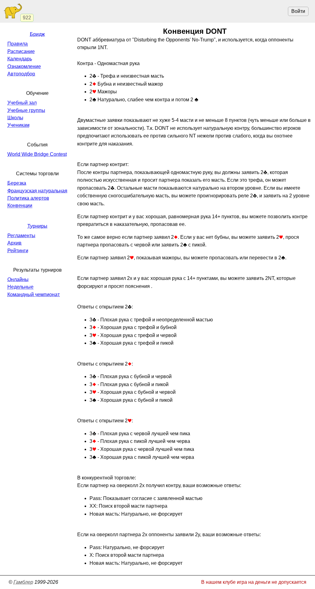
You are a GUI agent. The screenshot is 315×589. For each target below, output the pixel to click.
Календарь (19, 58)
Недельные (20, 286)
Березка (16, 183)
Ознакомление (24, 66)
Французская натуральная (37, 190)
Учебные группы (26, 110)
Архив (14, 243)
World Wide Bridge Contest (37, 154)
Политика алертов (28, 198)
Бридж (37, 34)
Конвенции (19, 205)
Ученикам (18, 125)
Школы (15, 117)
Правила (17, 43)
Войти (298, 11)
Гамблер (23, 582)
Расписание (21, 51)
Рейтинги (17, 250)
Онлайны (18, 279)
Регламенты (21, 235)
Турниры (37, 226)
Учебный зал (22, 102)
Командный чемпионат (33, 294)
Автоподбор (21, 73)
